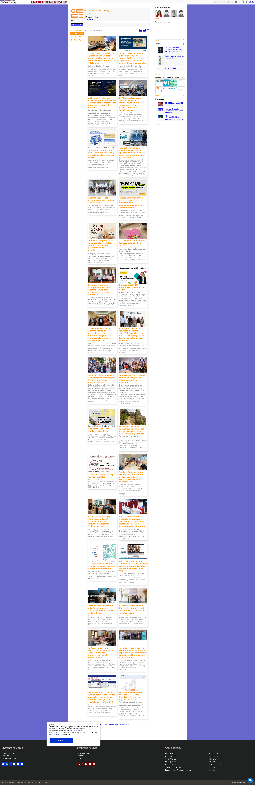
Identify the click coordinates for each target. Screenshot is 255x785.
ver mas (158, 19)
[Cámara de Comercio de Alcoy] (166, 89)
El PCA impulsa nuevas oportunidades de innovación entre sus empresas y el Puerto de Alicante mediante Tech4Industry (130, 104)
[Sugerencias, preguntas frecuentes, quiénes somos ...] (236, 1)
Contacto (78, 25)
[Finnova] (173, 88)
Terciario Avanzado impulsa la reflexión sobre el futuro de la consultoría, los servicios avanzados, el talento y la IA (132, 477)
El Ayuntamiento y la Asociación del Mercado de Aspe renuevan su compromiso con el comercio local (101, 653)
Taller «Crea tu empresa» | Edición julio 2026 (100, 475)
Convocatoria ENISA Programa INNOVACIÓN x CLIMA (131, 287)
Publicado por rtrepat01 (93, 30)
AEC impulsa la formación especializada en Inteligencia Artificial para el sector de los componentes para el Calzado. (102, 103)
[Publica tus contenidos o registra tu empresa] (239, 1)
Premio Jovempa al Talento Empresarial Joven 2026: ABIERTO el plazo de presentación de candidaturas (101, 245)
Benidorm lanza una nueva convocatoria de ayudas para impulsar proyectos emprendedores (102, 379)
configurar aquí (54, 734)
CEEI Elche (88, 19)
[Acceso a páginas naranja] (183, 44)
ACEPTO (61, 740)
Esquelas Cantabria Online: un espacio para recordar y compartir (173, 49)
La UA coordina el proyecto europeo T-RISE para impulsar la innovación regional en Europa (132, 696)
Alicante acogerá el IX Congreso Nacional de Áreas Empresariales (101, 200)
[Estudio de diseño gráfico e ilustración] (160, 65)
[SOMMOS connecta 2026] (160, 105)
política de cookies (76, 730)
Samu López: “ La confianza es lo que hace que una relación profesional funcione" (132, 379)
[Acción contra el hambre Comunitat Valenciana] (159, 81)
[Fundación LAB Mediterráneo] (181, 91)
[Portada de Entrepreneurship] (49, 4)
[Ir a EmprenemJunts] (222, 3)
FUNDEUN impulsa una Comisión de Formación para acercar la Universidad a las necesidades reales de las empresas (133, 566)
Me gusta (77, 37)
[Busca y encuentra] (243, 1)
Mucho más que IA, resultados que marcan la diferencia (174, 111)
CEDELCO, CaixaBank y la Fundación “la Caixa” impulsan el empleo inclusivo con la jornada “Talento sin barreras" (100, 521)
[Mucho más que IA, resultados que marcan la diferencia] (160, 111)
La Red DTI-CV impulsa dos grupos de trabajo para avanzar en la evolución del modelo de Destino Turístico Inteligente (101, 58)
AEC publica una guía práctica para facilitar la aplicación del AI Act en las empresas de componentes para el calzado (132, 153)
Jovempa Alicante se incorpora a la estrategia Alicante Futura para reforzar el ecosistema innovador (99, 290)
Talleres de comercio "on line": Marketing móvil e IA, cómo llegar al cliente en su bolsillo (101, 154)
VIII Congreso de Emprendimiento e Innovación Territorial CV (174, 117)
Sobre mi (77, 30)
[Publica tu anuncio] (160, 69)
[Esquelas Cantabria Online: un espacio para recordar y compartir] (160, 52)
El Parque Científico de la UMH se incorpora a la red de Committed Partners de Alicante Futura (132, 609)
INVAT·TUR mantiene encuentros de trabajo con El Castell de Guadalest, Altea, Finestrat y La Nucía (132, 430)
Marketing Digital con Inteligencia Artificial (98, 430)
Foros (157, 40)
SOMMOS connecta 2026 (174, 103)
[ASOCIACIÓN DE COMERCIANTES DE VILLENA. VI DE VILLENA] (166, 86)
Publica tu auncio (171, 68)
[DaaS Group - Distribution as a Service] (181, 81)
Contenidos (78, 34)
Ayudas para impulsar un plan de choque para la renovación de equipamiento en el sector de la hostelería (131, 203)
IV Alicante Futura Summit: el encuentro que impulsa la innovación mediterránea (101, 566)
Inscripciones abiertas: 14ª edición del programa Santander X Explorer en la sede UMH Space (101, 609)
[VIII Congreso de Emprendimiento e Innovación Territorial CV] (160, 118)
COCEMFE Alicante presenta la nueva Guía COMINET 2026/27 (133, 242)
